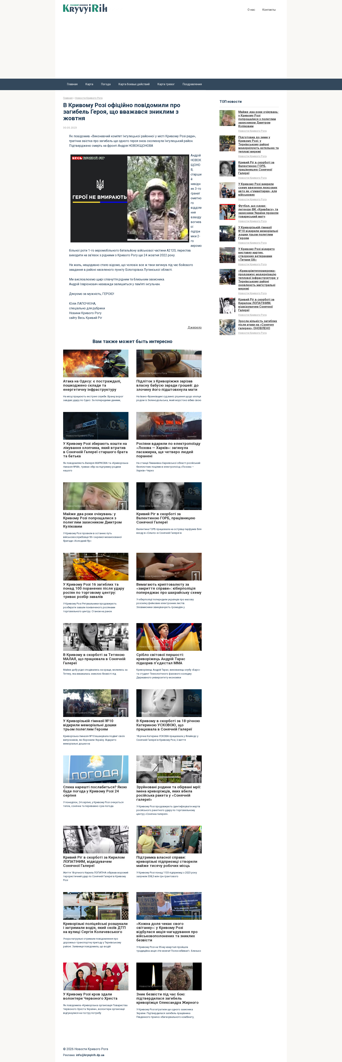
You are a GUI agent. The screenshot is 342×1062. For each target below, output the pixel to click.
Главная (72, 84)
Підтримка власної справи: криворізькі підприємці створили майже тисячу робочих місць (166, 861)
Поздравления (192, 84)
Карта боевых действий (134, 84)
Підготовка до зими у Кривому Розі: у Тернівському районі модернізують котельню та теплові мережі (258, 144)
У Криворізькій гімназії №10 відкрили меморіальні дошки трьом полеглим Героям (89, 725)
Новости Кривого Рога (252, 130)
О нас (251, 9)
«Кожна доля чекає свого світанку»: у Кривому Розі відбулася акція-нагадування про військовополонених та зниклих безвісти (167, 932)
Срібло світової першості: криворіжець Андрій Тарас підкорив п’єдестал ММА (160, 658)
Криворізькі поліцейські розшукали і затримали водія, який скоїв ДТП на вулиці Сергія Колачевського (95, 927)
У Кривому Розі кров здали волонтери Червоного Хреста (90, 996)
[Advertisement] (171, 49)
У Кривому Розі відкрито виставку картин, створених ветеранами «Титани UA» (256, 254)
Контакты (269, 9)
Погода (106, 84)
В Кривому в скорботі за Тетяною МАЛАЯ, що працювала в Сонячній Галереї (94, 658)
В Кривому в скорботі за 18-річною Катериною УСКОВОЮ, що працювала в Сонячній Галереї (168, 725)
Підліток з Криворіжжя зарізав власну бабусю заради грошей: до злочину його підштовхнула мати (167, 385)
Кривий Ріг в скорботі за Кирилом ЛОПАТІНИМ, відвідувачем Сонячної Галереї (94, 861)
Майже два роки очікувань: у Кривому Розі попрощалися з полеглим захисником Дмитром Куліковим (92, 520)
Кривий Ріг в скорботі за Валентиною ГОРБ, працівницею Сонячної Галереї (165, 518)
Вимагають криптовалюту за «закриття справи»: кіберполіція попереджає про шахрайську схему (168, 588)
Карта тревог (166, 84)
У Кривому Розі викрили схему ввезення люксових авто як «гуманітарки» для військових (257, 189)
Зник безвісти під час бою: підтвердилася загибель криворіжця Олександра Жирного (167, 998)
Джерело (195, 327)
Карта (89, 84)
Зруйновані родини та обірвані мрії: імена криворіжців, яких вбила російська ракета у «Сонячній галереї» (168, 793)
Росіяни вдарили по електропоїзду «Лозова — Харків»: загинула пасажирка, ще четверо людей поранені (168, 449)
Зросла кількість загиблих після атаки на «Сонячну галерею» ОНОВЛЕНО (257, 324)
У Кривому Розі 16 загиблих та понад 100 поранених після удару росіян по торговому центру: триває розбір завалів (93, 590)
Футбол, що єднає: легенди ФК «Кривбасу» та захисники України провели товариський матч (258, 211)
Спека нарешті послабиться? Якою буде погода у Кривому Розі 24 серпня (95, 791)
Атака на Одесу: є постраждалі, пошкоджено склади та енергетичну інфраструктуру (92, 385)
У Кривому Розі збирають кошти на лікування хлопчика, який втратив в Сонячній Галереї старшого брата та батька (95, 449)
